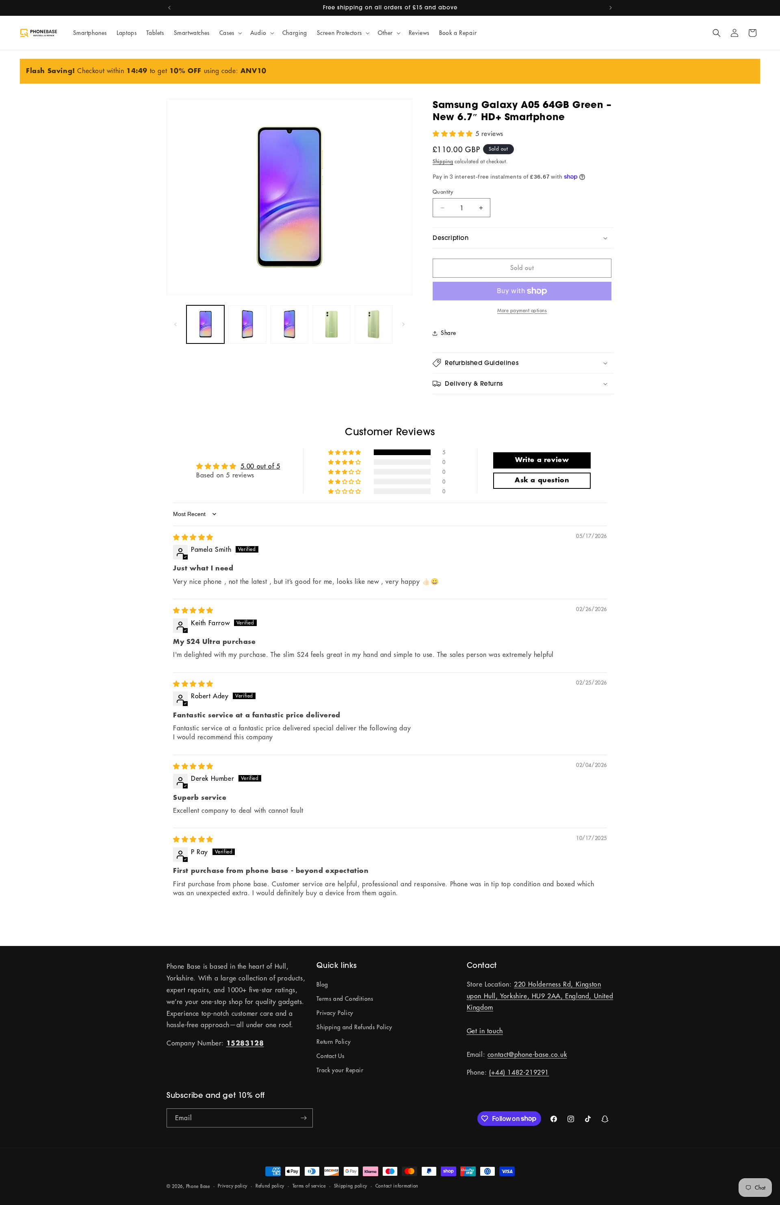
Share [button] (448, 333)
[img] (193, 537)
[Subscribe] (303, 1117)
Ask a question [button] (542, 480)
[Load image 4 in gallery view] (331, 324)
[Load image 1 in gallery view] (205, 324)
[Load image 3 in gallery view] (289, 324)
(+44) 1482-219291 (519, 1072)
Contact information (396, 1186)
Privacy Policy (334, 1013)
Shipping (443, 161)
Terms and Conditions (344, 998)
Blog (322, 984)
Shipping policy (351, 1186)
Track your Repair (339, 1070)
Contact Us (330, 1056)
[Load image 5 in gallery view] (373, 324)
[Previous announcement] (169, 7)
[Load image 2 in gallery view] (247, 324)
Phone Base (198, 1186)
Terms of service (309, 1186)
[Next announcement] (611, 7)
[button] (229, 32)
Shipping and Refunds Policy (354, 1027)
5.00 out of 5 (260, 466)
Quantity (443, 191)
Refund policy (270, 1186)
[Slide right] (403, 324)
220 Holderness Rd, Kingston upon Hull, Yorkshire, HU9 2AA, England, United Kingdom (540, 996)
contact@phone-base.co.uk (527, 1054)
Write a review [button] (542, 460)
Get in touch (485, 1031)
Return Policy (333, 1041)
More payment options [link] (522, 310)
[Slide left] (175, 324)
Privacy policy (232, 1186)
